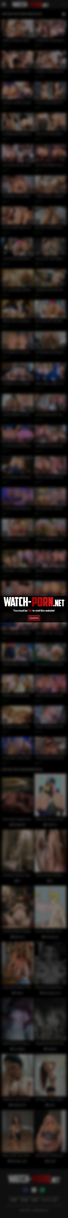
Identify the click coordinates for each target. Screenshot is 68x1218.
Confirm (34, 618)
